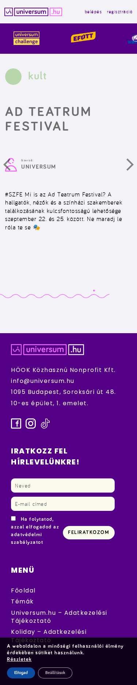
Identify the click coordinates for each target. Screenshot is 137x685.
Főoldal (23, 590)
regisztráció (120, 11)
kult (37, 76)
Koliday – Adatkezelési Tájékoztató (49, 636)
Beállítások (55, 673)
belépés (93, 11)
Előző (11, 166)
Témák (22, 601)
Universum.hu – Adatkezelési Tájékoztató (59, 617)
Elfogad (21, 673)
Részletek (19, 659)
